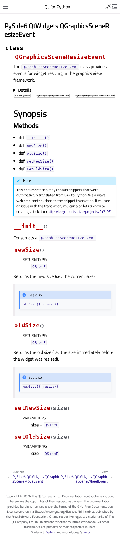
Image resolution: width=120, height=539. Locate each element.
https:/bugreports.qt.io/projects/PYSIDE (79, 211)
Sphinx (51, 532)
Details (24, 90)
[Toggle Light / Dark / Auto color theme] (108, 7)
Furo (86, 532)
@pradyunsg (71, 532)
